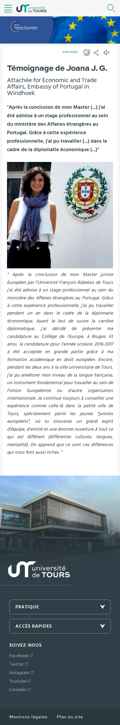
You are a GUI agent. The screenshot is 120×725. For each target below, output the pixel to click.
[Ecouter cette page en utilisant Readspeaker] (107, 54)
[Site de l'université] (35, 573)
